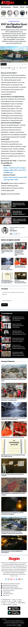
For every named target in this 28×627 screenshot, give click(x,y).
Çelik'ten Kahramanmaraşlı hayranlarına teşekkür (20, 281)
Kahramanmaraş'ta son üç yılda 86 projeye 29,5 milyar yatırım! (7, 281)
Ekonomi (4, 601)
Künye (3, 602)
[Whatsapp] (22, 579)
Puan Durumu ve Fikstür (8, 590)
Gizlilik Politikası (21, 602)
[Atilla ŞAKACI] (4, 230)
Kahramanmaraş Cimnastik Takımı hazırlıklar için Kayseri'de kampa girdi (19, 253)
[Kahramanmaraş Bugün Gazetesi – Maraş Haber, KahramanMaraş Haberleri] (7, 2)
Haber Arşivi (6, 595)
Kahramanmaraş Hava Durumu (10, 585)
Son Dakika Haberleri (8, 593)
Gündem (15, 7)
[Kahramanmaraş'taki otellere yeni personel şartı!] (7, 245)
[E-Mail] (11, 234)
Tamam (19, 625)
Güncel (22, 7)
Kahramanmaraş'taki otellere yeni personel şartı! (7, 251)
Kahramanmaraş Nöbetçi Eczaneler (11, 583)
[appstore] (14, 608)
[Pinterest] (11, 579)
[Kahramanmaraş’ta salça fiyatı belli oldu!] (21, 261)
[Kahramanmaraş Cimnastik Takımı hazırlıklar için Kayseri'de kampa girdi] (21, 245)
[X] (8, 579)
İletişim (15, 604)
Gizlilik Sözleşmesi (6, 604)
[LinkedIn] (16, 579)
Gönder (4, 304)
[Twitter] (16, 234)
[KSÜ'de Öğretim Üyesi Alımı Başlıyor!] (14, 54)
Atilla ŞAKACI (5, 67)
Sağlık (15, 601)
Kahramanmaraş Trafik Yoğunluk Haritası (12, 588)
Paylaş (4, 64)
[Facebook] (13, 234)
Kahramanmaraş (6, 7)
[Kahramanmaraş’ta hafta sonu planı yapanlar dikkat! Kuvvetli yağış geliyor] (7, 261)
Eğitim (20, 601)
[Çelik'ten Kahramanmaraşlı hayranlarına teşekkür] (21, 275)
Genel (13, 599)
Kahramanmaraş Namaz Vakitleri (10, 587)
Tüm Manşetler (6, 592)
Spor (10, 601)
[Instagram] (19, 234)
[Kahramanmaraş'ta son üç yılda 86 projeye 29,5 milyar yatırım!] (7, 275)
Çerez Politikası (11, 602)
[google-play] (14, 613)
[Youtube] (19, 579)
